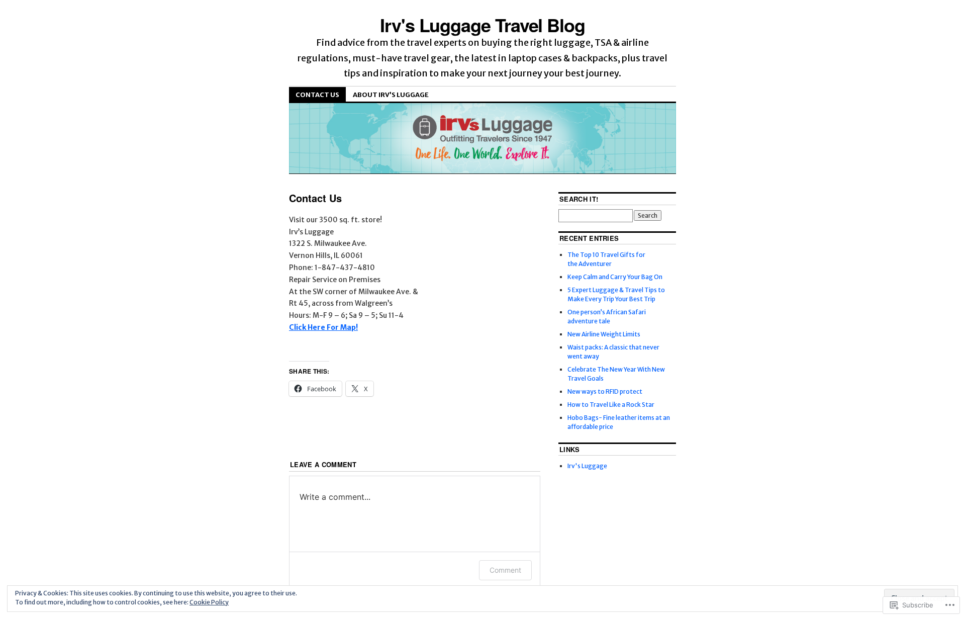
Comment (505, 570)
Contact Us (317, 95)
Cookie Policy (209, 602)
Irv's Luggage (587, 466)
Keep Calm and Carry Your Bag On (614, 277)
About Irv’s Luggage (391, 95)
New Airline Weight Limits (603, 334)
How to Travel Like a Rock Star (610, 404)
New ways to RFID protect (604, 391)
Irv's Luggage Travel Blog (482, 25)
